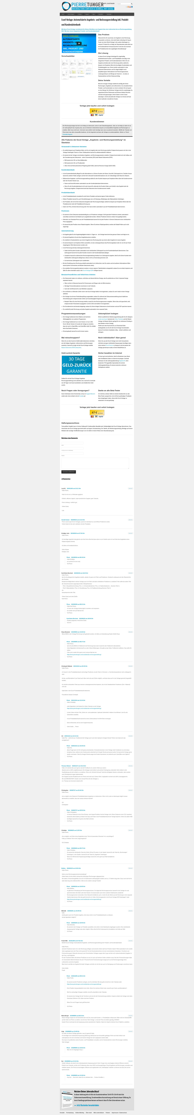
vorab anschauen (103, 319)
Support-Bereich (90, 393)
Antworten (130, 488)
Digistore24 (122, 360)
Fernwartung (70, 1112)
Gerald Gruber (65, 520)
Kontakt (81, 396)
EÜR (63, 14)
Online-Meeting (79, 1112)
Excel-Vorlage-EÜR (88, 270)
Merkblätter (109, 14)
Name (62, 445)
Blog (94, 14)
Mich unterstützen (99, 1112)
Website (62, 455)
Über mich (89, 1112)
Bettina (63, 868)
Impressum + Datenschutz (119, 1112)
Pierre (68, 557)
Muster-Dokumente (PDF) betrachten (71, 347)
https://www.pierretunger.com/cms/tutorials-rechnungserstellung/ (84, 654)
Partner (108, 1112)
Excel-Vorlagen (71, 14)
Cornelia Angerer (67, 134)
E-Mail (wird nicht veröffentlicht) (67, 450)
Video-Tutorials (119, 319)
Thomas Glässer (66, 766)
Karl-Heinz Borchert (72, 618)
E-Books (80, 14)
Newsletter (101, 14)
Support (87, 14)
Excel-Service (109, 345)
